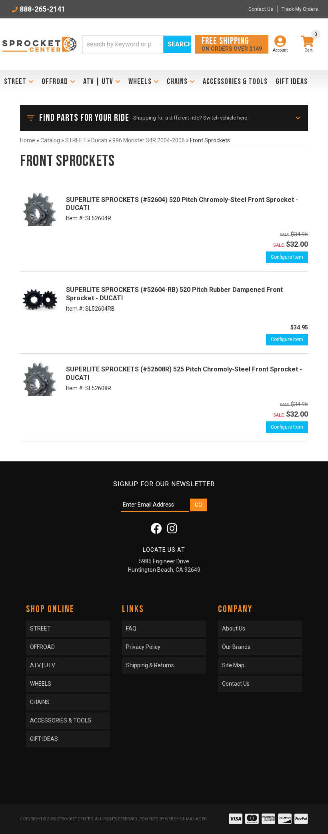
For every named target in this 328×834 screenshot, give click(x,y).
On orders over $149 (232, 44)
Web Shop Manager (185, 819)
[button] (136, 44)
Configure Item (287, 257)
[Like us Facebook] (156, 530)
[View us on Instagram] (172, 530)
